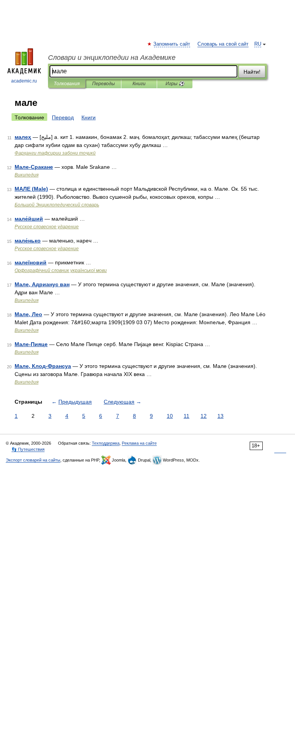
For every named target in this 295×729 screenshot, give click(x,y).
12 (204, 416)
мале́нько (28, 241)
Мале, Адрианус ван (42, 284)
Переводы (103, 83)
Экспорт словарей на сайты (33, 460)
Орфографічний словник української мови (61, 270)
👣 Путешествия (28, 449)
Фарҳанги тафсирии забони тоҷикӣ (55, 153)
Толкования (67, 83)
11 (186, 416)
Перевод (63, 117)
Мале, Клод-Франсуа (43, 366)
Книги (139, 83)
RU (257, 44)
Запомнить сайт (172, 44)
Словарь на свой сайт (223, 44)
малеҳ (23, 137)
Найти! (252, 72)
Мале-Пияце (31, 344)
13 (220, 416)
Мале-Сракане (34, 167)
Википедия (26, 175)
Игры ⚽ (175, 83)
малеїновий (30, 262)
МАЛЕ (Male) (31, 189)
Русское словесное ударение (47, 226)
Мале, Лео (28, 314)
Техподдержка (105, 443)
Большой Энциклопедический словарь (57, 205)
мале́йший (29, 219)
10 (170, 416)
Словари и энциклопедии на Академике (112, 57)
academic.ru (24, 81)
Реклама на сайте (139, 443)
